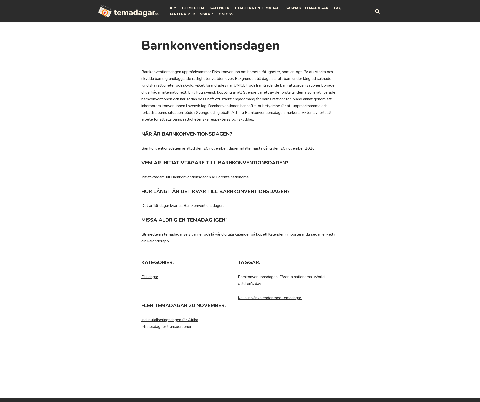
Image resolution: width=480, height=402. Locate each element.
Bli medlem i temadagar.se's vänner (172, 234)
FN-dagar (150, 277)
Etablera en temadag (257, 8)
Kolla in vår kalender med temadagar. (270, 298)
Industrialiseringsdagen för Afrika (170, 320)
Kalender (220, 8)
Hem (172, 8)
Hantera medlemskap (190, 14)
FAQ (338, 8)
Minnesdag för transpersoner (167, 326)
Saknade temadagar (307, 8)
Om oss (226, 14)
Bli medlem (193, 8)
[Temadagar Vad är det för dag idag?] (129, 11)
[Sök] (377, 11)
